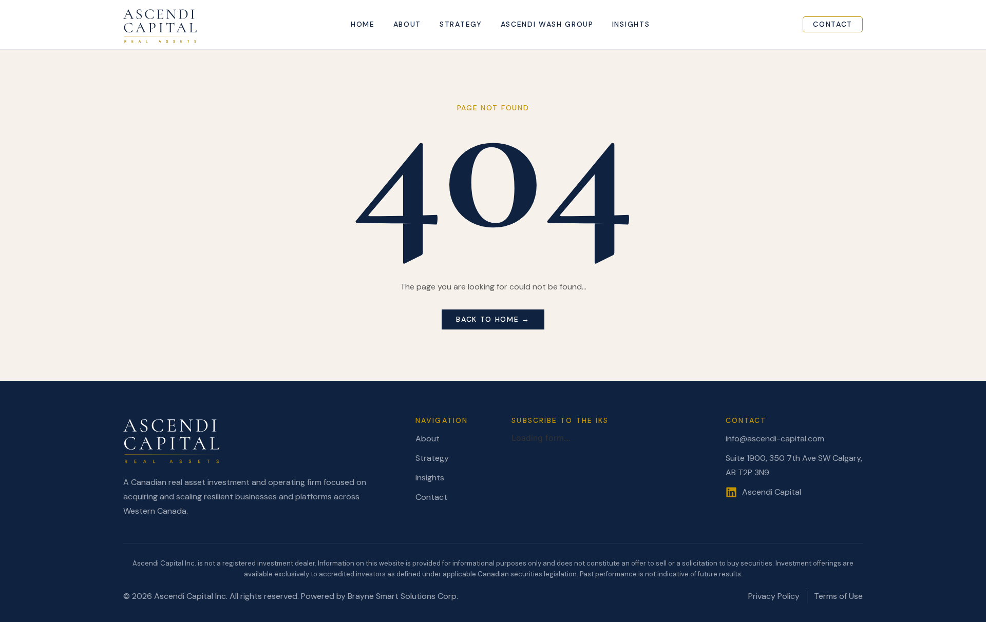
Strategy (461, 24)
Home (363, 24)
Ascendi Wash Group (547, 24)
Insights (631, 24)
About (407, 24)
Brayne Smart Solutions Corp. (403, 596)
